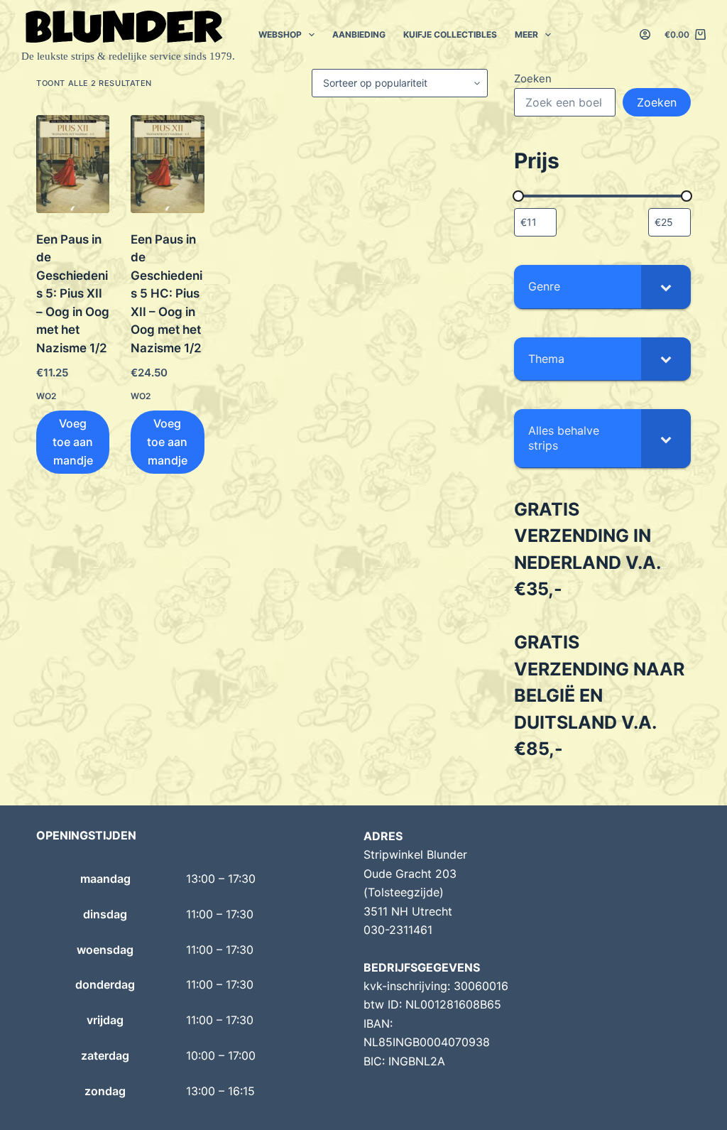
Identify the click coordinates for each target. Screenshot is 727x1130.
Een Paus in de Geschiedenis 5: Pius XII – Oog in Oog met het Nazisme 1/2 (72, 293)
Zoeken (533, 78)
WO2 (46, 396)
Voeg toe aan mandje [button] (73, 442)
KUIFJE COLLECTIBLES (450, 34)
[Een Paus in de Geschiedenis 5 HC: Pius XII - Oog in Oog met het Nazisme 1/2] (167, 164)
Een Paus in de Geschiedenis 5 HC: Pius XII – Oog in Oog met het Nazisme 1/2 (166, 293)
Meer (526, 34)
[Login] (645, 34)
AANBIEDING (359, 34)
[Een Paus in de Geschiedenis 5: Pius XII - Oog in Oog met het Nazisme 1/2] (72, 164)
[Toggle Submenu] (666, 286)
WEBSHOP (280, 34)
